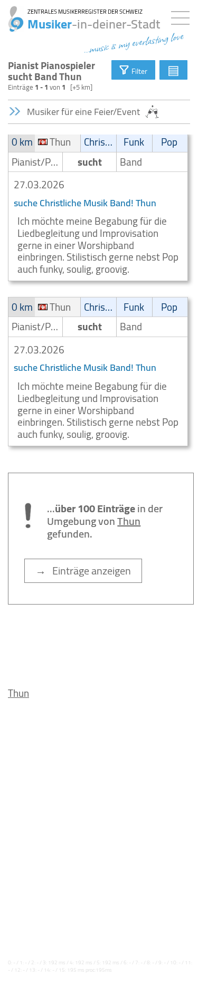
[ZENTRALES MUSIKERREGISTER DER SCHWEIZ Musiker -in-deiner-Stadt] (12, 13)
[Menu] (183, 16)
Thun (18, 693)
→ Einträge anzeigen (83, 570)
